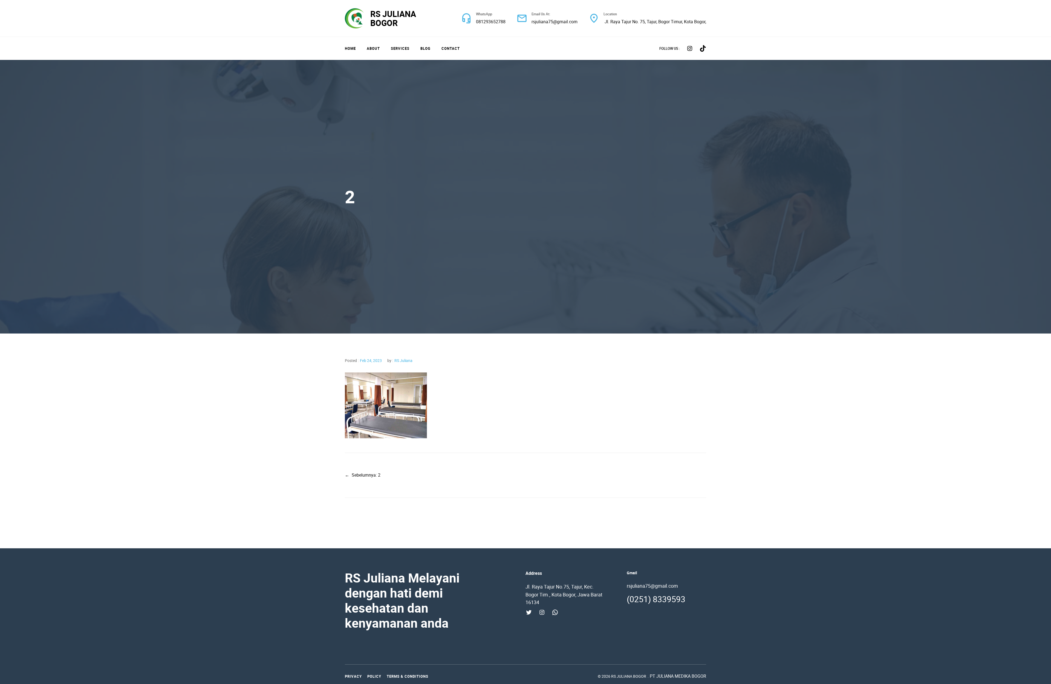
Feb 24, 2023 (371, 360)
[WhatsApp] (555, 612)
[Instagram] (689, 48)
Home (350, 48)
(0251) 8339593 (656, 599)
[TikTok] (703, 48)
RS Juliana (403, 360)
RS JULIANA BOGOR (393, 18)
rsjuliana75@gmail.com (555, 22)
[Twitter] (529, 612)
